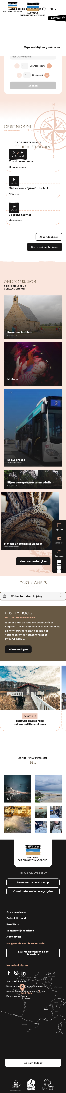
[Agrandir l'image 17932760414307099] (41, 812)
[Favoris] (44, 9)
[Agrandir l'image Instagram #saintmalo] (17, 789)
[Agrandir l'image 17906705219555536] (17, 819)
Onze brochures (16, 912)
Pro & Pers (12, 924)
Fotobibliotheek (16, 918)
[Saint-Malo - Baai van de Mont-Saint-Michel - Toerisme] (33, 9)
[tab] (30, 596)
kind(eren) (37, 75)
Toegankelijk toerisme (20, 930)
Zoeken (33, 85)
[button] (37, 9)
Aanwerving (13, 936)
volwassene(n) (37, 65)
